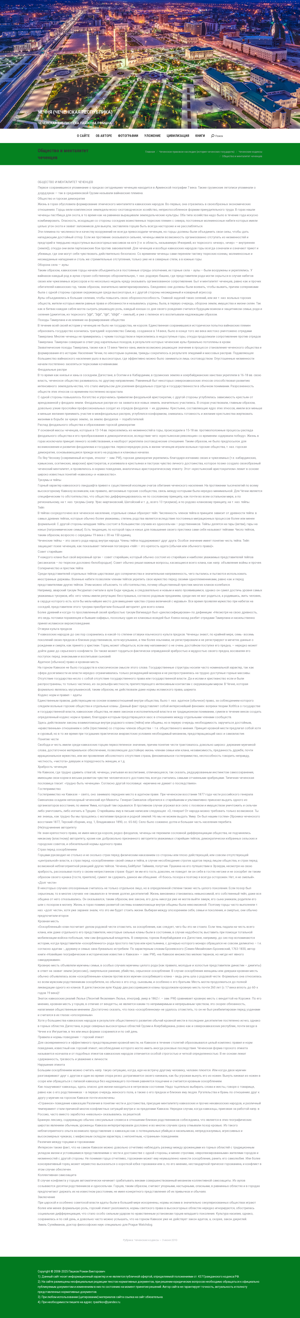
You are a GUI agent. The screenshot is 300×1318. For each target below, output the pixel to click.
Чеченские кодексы (146, 1240)
